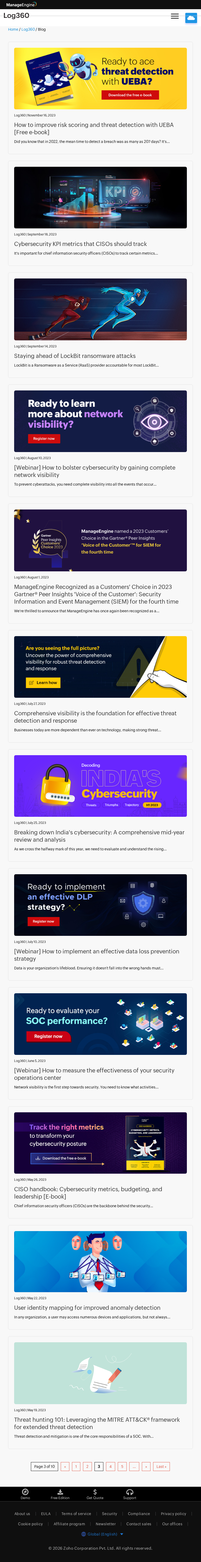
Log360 (28, 29)
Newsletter (106, 1524)
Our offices (172, 1524)
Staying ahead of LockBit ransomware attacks (75, 356)
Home (13, 29)
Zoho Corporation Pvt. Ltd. (89, 1548)
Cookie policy (30, 1524)
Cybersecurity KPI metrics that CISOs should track (80, 244)
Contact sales (139, 1524)
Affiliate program (69, 1524)
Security (109, 1514)
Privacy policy (173, 1514)
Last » (161, 1466)
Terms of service (76, 1514)
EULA (46, 1514)
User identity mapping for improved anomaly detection (87, 1308)
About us (22, 1514)
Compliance (139, 1514)
